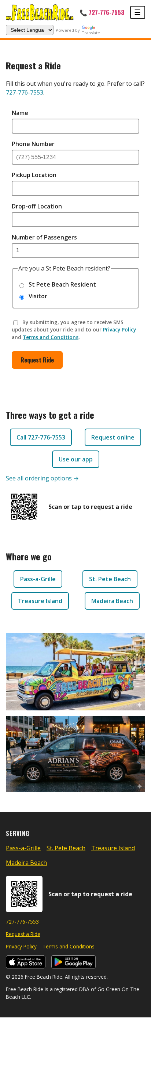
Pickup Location (34, 175)
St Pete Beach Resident (61, 284)
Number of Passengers (44, 237)
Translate (91, 32)
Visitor (37, 296)
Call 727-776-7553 (40, 437)
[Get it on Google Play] (73, 961)
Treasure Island (40, 601)
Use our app (76, 459)
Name (20, 113)
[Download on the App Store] (25, 961)
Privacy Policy (119, 329)
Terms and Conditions (50, 337)
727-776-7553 (24, 92)
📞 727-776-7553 (102, 12)
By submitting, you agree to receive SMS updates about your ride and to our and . (74, 330)
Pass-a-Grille (38, 579)
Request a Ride (23, 934)
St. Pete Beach (110, 579)
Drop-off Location (37, 206)
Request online (113, 437)
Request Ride (37, 360)
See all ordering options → (42, 478)
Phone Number (33, 144)
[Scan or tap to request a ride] (24, 506)
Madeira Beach (112, 601)
